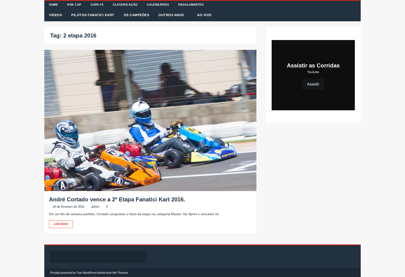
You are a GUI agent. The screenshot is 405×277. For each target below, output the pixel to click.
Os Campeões (136, 15)
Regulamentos (191, 4)
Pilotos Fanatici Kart (92, 15)
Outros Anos (171, 15)
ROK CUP (74, 4)
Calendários (158, 4)
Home (53, 4)
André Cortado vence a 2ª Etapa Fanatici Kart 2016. (117, 199)
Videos (55, 15)
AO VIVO (204, 15)
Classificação (125, 4)
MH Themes (120, 272)
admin (95, 206)
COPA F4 (97, 4)
